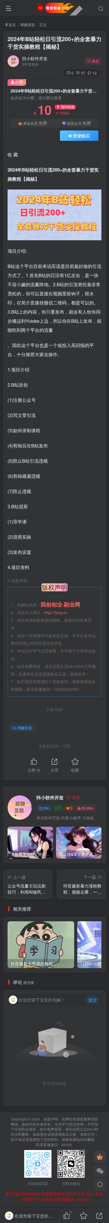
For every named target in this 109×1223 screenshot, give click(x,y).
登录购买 (81, 136)
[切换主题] (100, 1185)
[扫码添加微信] (100, 1171)
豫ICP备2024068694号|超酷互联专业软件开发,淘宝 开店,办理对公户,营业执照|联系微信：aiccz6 (54, 1196)
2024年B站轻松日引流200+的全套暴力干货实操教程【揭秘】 (54, 42)
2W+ (47, 808)
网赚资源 (27, 24)
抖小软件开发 (35, 58)
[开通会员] (100, 1157)
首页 (12, 24)
